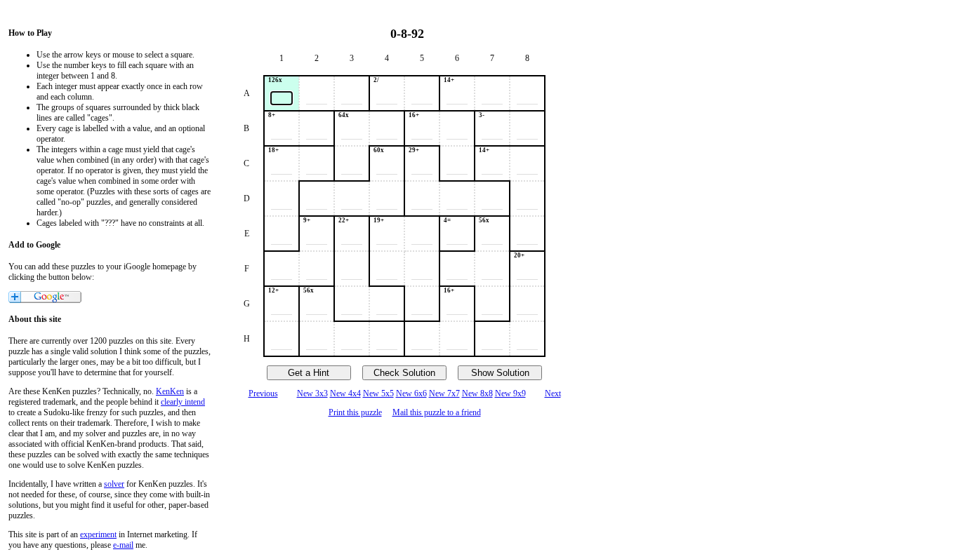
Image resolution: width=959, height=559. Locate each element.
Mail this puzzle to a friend (436, 412)
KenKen (170, 391)
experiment (98, 534)
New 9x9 (510, 393)
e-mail (123, 545)
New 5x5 (378, 393)
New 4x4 (345, 393)
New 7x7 (444, 393)
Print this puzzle (355, 412)
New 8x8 (477, 393)
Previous (263, 393)
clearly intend (183, 402)
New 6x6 (411, 393)
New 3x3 (312, 393)
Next (553, 393)
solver (114, 484)
